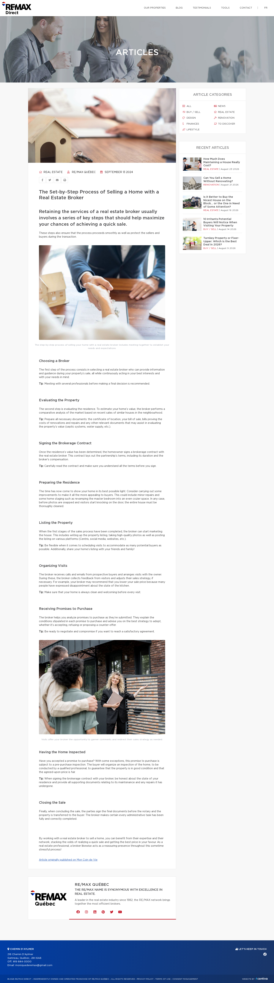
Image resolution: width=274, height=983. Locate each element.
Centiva (262, 978)
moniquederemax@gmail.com (33, 965)
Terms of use (163, 979)
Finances (192, 124)
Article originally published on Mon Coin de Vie (68, 860)
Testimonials (202, 8)
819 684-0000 (22, 961)
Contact (246, 8)
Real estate (53, 172)
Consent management (185, 979)
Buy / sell (193, 112)
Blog (179, 8)
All (188, 106)
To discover (226, 124)
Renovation (225, 118)
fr (265, 8)
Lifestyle (192, 129)
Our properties (155, 8)
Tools (225, 8)
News (221, 106)
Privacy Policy (145, 979)
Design (191, 118)
